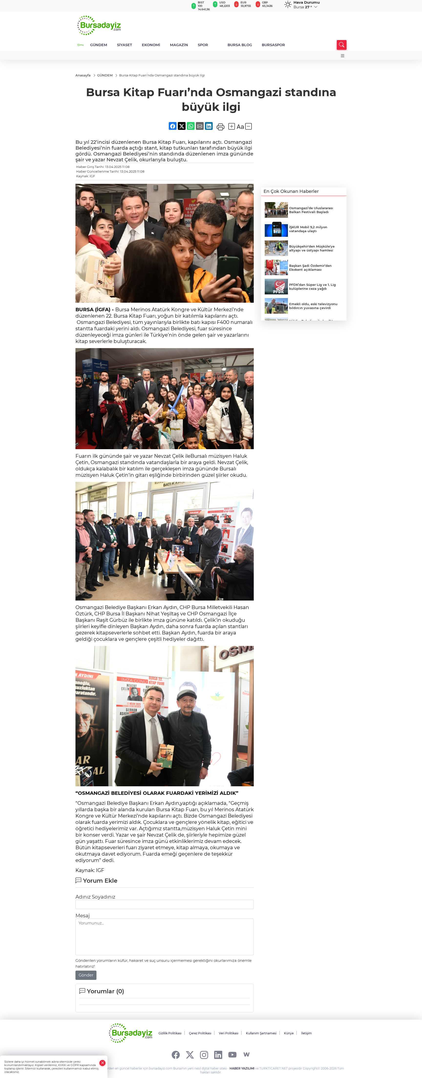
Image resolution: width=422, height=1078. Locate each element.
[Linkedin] (218, 1054)
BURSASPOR (273, 45)
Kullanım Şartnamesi (261, 1033)
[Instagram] (204, 1054)
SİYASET (124, 45)
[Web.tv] (246, 1054)
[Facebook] (175, 1054)
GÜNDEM (98, 45)
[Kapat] (103, 1063)
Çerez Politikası (200, 1033)
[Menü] (343, 56)
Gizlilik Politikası (169, 1033)
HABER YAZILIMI (242, 1068)
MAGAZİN (179, 45)
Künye (289, 1033)
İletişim (306, 1033)
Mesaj (82, 916)
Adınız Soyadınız (95, 897)
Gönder (86, 975)
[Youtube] (232, 1054)
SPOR (203, 45)
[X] (189, 1054)
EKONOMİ (151, 45)
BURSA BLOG (240, 45)
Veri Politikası (228, 1033)
